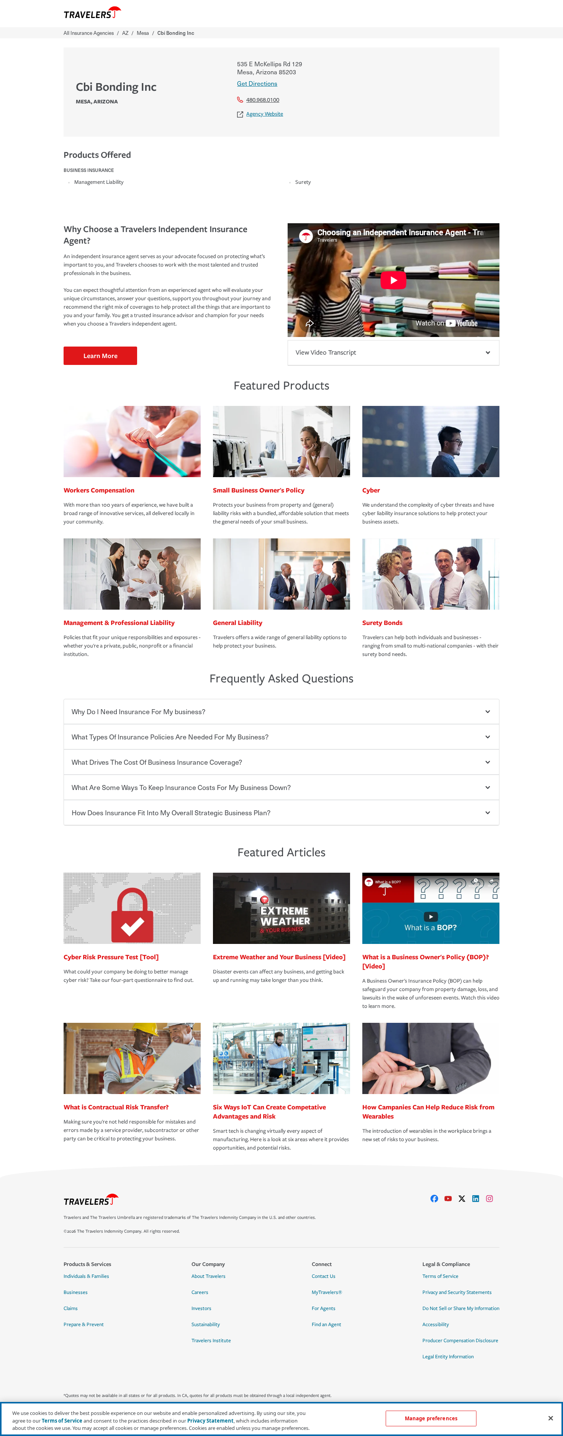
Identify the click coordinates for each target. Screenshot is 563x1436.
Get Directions (257, 83)
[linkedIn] (479, 1198)
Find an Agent (326, 1325)
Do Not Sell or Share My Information (460, 1308)
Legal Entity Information (448, 1357)
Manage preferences (431, 1418)
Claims (71, 1308)
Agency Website (264, 114)
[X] (465, 1198)
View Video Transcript (326, 352)
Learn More (100, 355)
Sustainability (205, 1325)
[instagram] (492, 1198)
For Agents (324, 1308)
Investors (201, 1308)
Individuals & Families (86, 1276)
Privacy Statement (210, 1420)
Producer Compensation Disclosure (460, 1341)
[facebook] (437, 1198)
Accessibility (435, 1325)
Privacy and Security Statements (457, 1292)
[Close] (550, 1418)
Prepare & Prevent (84, 1325)
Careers (199, 1292)
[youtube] (451, 1198)
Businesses (76, 1292)
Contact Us (324, 1276)
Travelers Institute (211, 1341)
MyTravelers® (327, 1292)
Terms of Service (440, 1276)
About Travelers (208, 1276)
